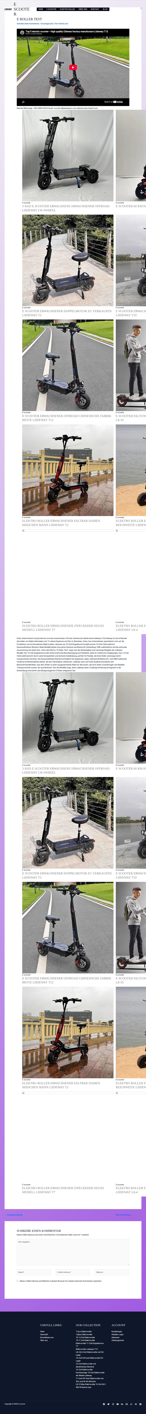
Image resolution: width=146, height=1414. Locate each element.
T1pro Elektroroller (84, 1331)
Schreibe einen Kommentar (28, 24)
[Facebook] (104, 1404)
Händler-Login (117, 1334)
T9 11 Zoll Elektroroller (85, 1340)
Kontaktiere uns (47, 1337)
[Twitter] (108, 1404)
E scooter (22, 9)
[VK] (136, 1404)
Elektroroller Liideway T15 (87, 1349)
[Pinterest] (140, 1404)
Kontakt (95, 9)
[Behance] (122, 1404)
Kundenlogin (117, 1331)
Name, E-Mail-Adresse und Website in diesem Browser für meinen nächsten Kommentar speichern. (61, 1281)
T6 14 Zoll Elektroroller (85, 1337)
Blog (105, 9)
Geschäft (44, 1334)
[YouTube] (118, 1404)
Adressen (115, 1337)
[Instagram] (113, 1404)
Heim (41, 9)
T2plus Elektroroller (84, 1334)
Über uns (82, 9)
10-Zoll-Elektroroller (84, 1370)
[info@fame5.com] (127, 1404)
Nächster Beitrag (124, 1215)
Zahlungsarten (118, 1340)
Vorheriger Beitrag (13, 1215)
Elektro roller (67, 9)
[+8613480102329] (131, 1404)
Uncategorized (47, 24)
